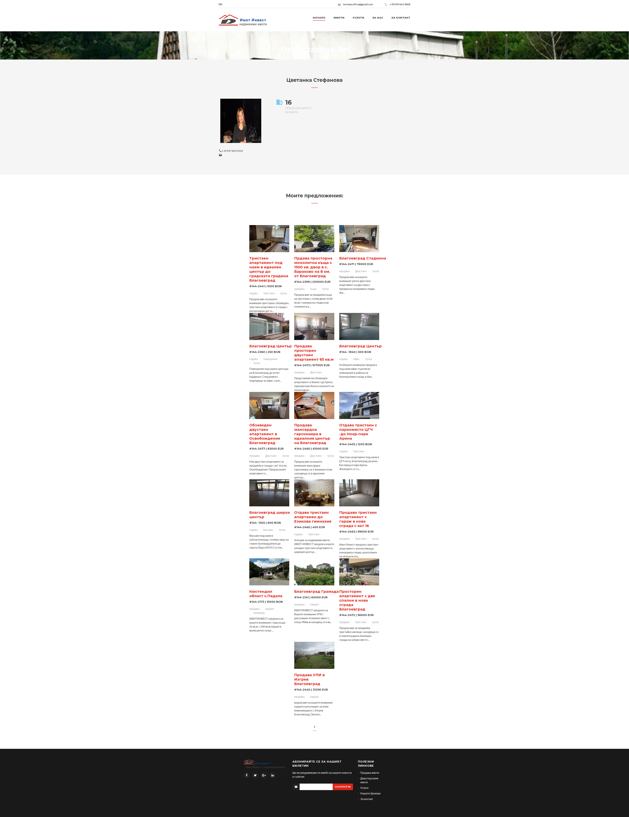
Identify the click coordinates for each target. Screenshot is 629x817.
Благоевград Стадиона (362, 258)
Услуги (358, 17)
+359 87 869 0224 (232, 150)
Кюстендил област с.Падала (265, 593)
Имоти (339, 17)
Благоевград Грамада (316, 591)
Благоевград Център (270, 346)
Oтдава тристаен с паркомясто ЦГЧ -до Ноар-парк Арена (358, 432)
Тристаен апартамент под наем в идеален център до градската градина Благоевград (268, 269)
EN (220, 4)
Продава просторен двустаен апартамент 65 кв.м (314, 353)
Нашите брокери (370, 793)
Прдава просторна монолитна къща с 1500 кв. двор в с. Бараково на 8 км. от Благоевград (313, 267)
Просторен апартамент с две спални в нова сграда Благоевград (357, 600)
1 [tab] (314, 726)
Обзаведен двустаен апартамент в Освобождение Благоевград (264, 434)
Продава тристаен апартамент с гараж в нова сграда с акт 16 (358, 519)
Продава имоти (369, 772)
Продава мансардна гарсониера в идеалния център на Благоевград (312, 434)
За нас (377, 17)
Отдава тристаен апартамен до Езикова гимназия (312, 517)
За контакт (400, 17)
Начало (319, 17)
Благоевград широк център (269, 514)
